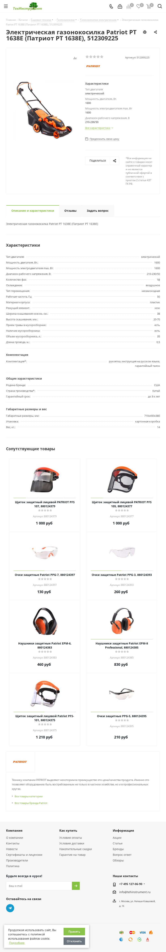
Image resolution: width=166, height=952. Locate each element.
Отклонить (74, 941)
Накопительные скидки (75, 849)
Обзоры (118, 860)
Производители (17, 860)
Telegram (10, 908)
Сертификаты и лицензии (24, 855)
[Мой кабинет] (120, 6)
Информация (123, 830)
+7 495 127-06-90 (130, 884)
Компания (14, 830)
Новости (12, 849)
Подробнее (16, 942)
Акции (117, 838)
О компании (14, 838)
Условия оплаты (70, 838)
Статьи (117, 843)
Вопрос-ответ (122, 855)
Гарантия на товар (72, 855)
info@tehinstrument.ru (135, 892)
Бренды (118, 849)
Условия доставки (71, 843)
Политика (12, 866)
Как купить (68, 830)
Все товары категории (29, 796)
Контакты (12, 843)
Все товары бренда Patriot (31, 803)
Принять (74, 931)
